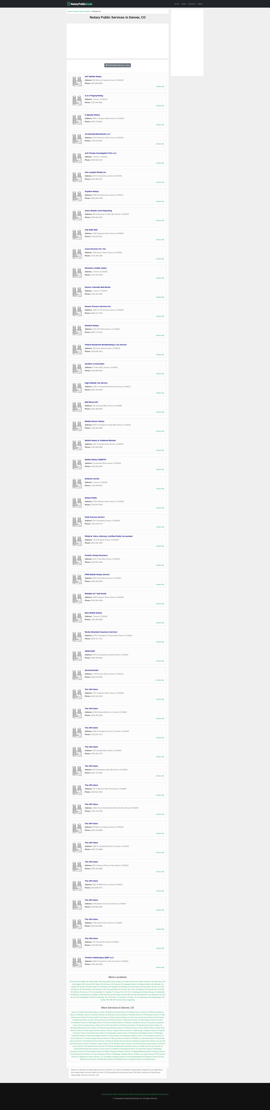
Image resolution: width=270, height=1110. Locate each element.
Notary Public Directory (82, 11)
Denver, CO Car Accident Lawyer (114, 1044)
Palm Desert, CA (94, 987)
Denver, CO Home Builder (87, 1051)
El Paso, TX (115, 997)
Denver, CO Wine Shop (124, 1020)
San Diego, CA (148, 987)
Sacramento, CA (136, 987)
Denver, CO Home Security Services (135, 1017)
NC (133, 995)
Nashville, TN (102, 997)
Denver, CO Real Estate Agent (90, 1036)
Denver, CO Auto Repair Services (89, 1030)
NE (136, 995)
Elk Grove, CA (108, 984)
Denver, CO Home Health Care (91, 1017)
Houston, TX (124, 997)
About (200, 4)
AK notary (73, 982)
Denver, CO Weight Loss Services (137, 1038)
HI (126, 992)
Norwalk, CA (158, 984)
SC (96, 997)
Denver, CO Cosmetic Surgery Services (90, 1038)
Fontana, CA (118, 984)
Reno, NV (147, 995)
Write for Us (156, 1094)
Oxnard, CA (83, 987)
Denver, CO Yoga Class (138, 1049)
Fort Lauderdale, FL (97, 992)
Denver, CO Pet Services (157, 1054)
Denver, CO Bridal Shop (99, 1059)
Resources (146, 1094)
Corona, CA (89, 984)
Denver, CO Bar (153, 1017)
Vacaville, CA (152, 989)
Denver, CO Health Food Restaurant (117, 1049)
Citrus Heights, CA (78, 984)
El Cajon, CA (98, 984)
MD (105, 995)
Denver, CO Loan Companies (95, 1054)
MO (129, 995)
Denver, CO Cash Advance (142, 1020)
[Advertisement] (117, 41)
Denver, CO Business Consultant (129, 1023)
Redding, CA (126, 987)
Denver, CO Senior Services (112, 1017)
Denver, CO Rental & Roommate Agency (85, 1012)
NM (142, 995)
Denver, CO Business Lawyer (92, 1044)
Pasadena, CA (116, 987)
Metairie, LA (77, 995)
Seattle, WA (105, 1000)
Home (177, 4)
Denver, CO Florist (107, 1036)
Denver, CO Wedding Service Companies (122, 1059)
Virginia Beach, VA (158, 997)
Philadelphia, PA (85, 997)
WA (111, 1000)
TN (109, 997)
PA (93, 997)
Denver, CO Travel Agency (146, 1036)
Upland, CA (142, 989)
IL (131, 992)
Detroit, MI (111, 995)
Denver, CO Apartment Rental (110, 1012)
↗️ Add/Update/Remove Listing (118, 65)
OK (72, 997)
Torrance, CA (125, 989)
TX (138, 997)
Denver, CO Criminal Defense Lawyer (139, 1044)
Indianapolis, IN (138, 992)
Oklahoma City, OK (158, 995)
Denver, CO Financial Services (88, 1046)
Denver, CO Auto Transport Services (113, 1030)
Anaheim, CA (148, 982)
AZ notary (139, 982)
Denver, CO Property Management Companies (136, 1057)
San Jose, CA (159, 987)
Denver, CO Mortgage (89, 1023)
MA (102, 995)
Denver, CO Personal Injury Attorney (104, 1028)
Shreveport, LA (87, 995)
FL (123, 992)
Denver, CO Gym (98, 1049)
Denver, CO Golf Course (122, 1025)
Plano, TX (133, 997)
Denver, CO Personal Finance (107, 1023)
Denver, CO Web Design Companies (138, 1030)
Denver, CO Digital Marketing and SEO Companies (142, 1051)
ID (129, 992)
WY (114, 1000)
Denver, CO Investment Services (88, 1041)
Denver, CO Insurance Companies (152, 1023)
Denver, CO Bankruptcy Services (110, 1015)
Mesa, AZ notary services (126, 982)
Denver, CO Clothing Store (90, 1033)
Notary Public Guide (114, 1094)
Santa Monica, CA (89, 989)
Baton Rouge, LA (150, 992)
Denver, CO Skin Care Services (114, 1038)
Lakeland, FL (109, 992)
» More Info (160, 86)
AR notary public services (108, 982)
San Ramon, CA (76, 989)
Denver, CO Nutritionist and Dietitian (135, 1033)
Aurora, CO (86, 992)
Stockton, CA (100, 989)
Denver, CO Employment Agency (126, 1036)
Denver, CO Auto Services (91, 1020)
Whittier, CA (78, 992)
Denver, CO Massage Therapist (116, 1054)
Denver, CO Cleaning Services (131, 1012)
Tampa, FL (118, 992)
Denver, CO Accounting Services (84, 1025)
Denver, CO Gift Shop (108, 1020)
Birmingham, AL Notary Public (88, 982)
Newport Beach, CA (146, 984)
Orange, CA (75, 987)
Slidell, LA (96, 995)
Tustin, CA (134, 989)
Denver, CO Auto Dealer (140, 1028)
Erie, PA (76, 997)
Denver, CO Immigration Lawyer (111, 1033)
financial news (121, 1000)
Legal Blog (131, 1000)
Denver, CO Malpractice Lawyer (82, 1057)
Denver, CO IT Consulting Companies (106, 1057)
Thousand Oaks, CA (113, 989)
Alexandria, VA (145, 997)
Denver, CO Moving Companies (152, 1012)
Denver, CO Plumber (77, 1015)
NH (139, 995)
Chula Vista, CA (159, 982)
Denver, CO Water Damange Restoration (110, 1051)
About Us (165, 1094)
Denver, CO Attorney (92, 1015)
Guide (184, 4)
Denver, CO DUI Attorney (144, 1015)
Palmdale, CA (105, 987)
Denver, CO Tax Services (104, 1025)
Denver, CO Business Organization (138, 1041)
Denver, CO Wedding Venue (146, 1059)
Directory (192, 4)
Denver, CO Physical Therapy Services (112, 1041)
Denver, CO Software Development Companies (115, 1046)
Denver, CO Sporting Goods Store (142, 1025)
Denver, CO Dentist (129, 1015)
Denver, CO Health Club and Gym (143, 1046)
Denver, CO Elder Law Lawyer (138, 1054)
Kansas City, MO (121, 995)
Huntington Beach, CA (131, 984)
